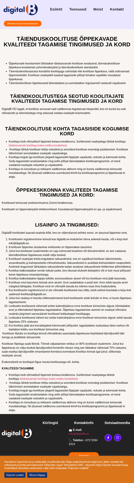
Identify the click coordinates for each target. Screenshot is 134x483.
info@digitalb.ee (79, 433)
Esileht (56, 9)
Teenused (77, 9)
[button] (50, 431)
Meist (98, 9)
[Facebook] (108, 437)
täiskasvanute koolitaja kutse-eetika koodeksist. (49, 378)
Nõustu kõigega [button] (37, 475)
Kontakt (117, 9)
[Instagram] (117, 437)
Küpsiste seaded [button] (14, 475)
